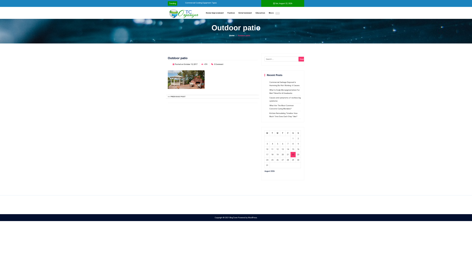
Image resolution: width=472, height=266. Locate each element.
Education (260, 13)
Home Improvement (215, 13)
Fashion (231, 13)
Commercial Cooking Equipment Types (201, 3)
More (271, 13)
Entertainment (245, 13)
